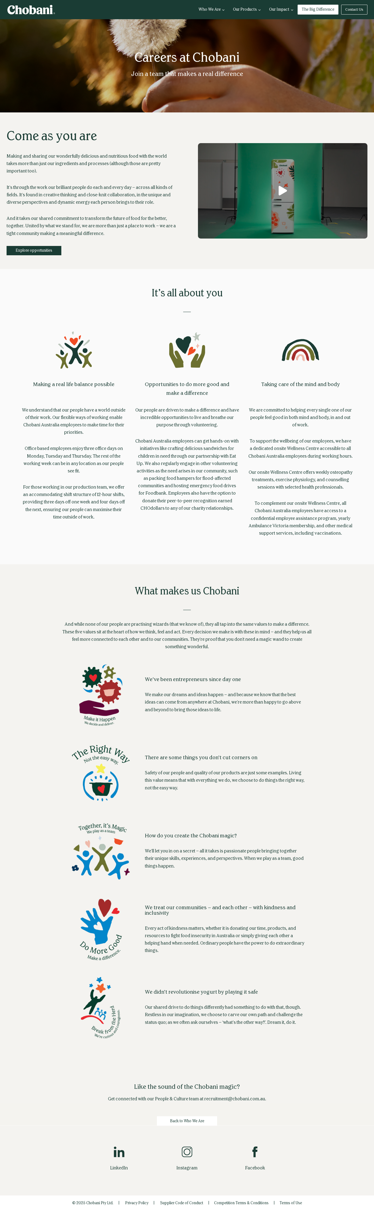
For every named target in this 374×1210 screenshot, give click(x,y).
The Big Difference (318, 9)
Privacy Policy (136, 1203)
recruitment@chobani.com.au (234, 1098)
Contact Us (354, 10)
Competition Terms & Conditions (241, 1203)
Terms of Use (291, 1203)
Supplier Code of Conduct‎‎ (181, 1203)
